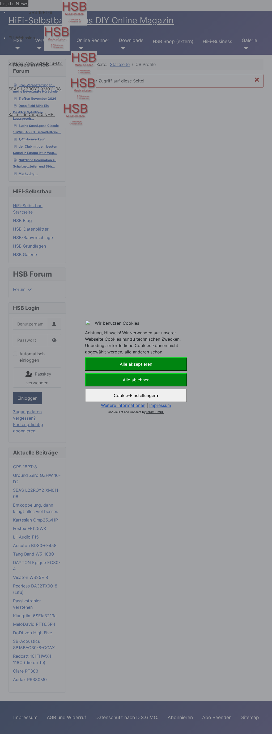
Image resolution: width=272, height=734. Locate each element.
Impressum (160, 405)
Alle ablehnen (136, 379)
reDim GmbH (155, 412)
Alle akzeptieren (136, 364)
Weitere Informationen (123, 405)
